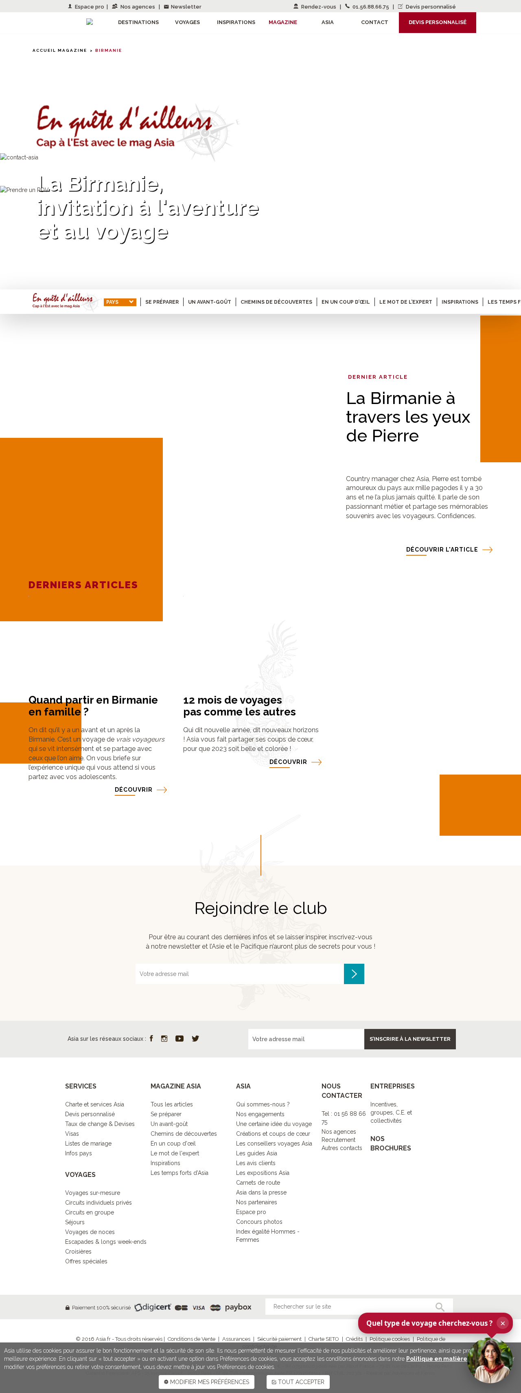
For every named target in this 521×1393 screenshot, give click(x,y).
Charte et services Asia (94, 1104)
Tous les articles (172, 1104)
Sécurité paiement (279, 1339)
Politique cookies (390, 1339)
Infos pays (78, 1153)
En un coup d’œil (346, 302)
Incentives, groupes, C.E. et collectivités (391, 1112)
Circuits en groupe (89, 1212)
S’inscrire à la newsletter (410, 1039)
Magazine (283, 22)
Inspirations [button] (236, 22)
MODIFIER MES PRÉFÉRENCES (209, 1382)
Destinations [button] (138, 22)
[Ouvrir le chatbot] (490, 1360)
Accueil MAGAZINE (60, 50)
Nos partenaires (256, 1202)
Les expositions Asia (262, 1173)
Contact (374, 22)
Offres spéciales (86, 1261)
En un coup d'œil (173, 1143)
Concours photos (259, 1222)
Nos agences (137, 7)
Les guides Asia (256, 1153)
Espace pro (89, 7)
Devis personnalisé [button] (437, 22)
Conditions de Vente (191, 1339)
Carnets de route (258, 1182)
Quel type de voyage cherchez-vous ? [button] (436, 1323)
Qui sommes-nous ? (263, 1104)
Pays (112, 302)
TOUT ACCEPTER (300, 1382)
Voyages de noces (90, 1232)
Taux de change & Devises (100, 1124)
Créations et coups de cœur (273, 1133)
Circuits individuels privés (98, 1202)
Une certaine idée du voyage (274, 1124)
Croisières (78, 1251)
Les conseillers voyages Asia (274, 1143)
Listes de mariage (88, 1143)
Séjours (75, 1222)
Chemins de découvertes (276, 302)
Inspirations (460, 302)
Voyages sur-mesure (92, 1193)
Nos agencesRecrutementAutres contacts (342, 1139)
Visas (72, 1133)
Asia (328, 22)
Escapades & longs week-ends (106, 1241)
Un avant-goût (209, 302)
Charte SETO (324, 1339)
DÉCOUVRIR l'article (442, 549)
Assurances (236, 1339)
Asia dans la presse (261, 1192)
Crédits (354, 1339)
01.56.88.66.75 (370, 7)
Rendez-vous (318, 7)
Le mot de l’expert (405, 302)
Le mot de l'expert (175, 1153)
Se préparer (162, 302)
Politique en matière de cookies (453, 1358)
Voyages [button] (187, 22)
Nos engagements (260, 1114)
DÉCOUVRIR (134, 789)
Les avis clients (256, 1163)
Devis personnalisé (430, 7)
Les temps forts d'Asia (179, 1173)
